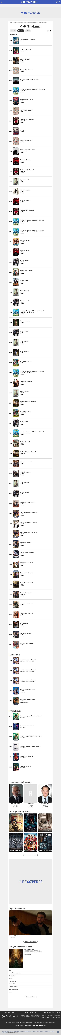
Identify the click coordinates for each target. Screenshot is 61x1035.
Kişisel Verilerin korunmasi (38, 1022)
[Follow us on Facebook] (8, 1016)
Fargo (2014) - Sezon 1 (26, 140)
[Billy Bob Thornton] (16, 793)
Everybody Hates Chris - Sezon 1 (29, 532)
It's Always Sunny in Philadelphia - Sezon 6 (32, 311)
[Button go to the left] (48, 31)
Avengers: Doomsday (29, 949)
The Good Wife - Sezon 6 (27, 170)
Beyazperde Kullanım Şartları (26, 1022)
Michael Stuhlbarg (45, 803)
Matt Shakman (34, 22)
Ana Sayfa (11, 22)
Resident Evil (12, 983)
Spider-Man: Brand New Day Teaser (16, 830)
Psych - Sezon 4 (24, 341)
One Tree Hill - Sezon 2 (26, 603)
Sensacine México (55, 1017)
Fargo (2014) (15, 806)
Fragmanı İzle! (27, 954)
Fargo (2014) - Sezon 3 (26, 70)
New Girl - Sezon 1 (25, 240)
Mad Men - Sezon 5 (25, 190)
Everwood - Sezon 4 (25, 542)
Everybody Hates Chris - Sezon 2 (29, 512)
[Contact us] (16, 1016)
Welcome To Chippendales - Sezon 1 (30, 746)
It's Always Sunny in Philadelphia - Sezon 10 (32, 89)
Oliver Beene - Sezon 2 (26, 562)
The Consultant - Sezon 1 (27, 726)
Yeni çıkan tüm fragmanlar (30, 855)
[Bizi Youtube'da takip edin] (4, 1016)
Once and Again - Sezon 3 (27, 643)
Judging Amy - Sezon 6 (26, 613)
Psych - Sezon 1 (24, 482)
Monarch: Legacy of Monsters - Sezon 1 (31, 736)
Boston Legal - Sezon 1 (26, 583)
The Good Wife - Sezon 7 (27, 119)
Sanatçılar (16, 22)
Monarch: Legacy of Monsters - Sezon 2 (31, 716)
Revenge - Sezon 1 (25, 250)
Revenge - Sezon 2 (25, 200)
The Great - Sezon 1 (25, 49)
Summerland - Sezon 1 (26, 572)
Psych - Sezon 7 (24, 180)
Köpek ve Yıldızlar (13, 986)
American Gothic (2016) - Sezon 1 (29, 79)
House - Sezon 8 (24, 260)
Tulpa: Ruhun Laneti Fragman (30, 830)
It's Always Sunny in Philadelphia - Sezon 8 (32, 220)
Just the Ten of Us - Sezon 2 (28, 670)
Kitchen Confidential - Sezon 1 (28, 522)
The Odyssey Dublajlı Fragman (15, 850)
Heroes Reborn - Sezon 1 (27, 99)
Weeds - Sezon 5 (24, 321)
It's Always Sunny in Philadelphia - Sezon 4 (32, 371)
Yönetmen (21, 22)
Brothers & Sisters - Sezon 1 (28, 452)
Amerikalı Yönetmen (27, 22)
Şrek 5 (10, 992)
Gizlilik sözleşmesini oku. (13, 1032)
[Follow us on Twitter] (12, 1016)
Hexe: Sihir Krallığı (13, 989)
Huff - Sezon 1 (24, 623)
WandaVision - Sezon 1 (26, 756)
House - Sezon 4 (24, 421)
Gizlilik (46, 1022)
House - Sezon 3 (24, 492)
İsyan (10, 970)
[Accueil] (29, 2)
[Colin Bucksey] (30, 793)
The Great (30, 805)
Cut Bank (22, 130)
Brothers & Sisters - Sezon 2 (28, 401)
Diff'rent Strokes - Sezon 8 (27, 689)
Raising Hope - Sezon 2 (26, 270)
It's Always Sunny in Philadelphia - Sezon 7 (32, 230)
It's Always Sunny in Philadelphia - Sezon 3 (32, 431)
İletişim (17, 1022)
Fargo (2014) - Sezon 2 (26, 110)
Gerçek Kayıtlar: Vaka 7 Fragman (45, 850)
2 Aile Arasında (12, 981)
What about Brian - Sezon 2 (27, 502)
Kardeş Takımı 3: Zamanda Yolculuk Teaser (30, 850)
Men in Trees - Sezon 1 (26, 462)
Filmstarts (50, 1015)
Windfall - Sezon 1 (25, 442)
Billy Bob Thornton (15, 803)
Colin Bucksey (30, 803)
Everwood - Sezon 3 (25, 593)
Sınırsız (10, 978)
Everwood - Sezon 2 (25, 633)
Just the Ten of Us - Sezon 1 (28, 680)
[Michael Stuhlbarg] (45, 793)
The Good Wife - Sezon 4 (27, 210)
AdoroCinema (45, 1017)
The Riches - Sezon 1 (26, 381)
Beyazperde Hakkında (10, 1022)
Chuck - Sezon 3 (24, 280)
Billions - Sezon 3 (25, 59)
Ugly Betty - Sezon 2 (25, 411)
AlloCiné (44, 1015)
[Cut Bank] (16, 131)
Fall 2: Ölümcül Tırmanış (14, 973)
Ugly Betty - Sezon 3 (25, 361)
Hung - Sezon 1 (24, 351)
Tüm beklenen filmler (30, 996)
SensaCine (57, 1015)
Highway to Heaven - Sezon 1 (28, 699)
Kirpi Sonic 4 (12, 975)
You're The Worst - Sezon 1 (27, 149)
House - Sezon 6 (24, 331)
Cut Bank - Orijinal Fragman (15, 935)
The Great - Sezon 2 (25, 766)
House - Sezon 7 (24, 301)
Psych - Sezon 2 (24, 391)
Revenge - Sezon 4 (25, 159)
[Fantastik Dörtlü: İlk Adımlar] (16, 40)
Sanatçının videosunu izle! (30, 941)
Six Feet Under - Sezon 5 (27, 552)
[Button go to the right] (50, 31)
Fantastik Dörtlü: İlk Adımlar (27, 39)
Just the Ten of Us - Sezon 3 (28, 660)
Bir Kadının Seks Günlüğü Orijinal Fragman (45, 830)
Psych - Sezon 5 (24, 290)
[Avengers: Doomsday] (16, 958)
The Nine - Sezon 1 (25, 472)
